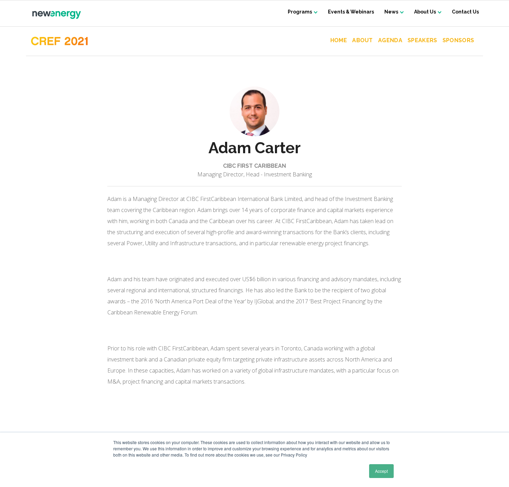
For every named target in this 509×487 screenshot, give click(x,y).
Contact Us (465, 12)
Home (338, 41)
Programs (300, 12)
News (391, 12)
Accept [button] (381, 471)
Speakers (422, 41)
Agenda (390, 41)
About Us (425, 12)
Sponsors (458, 41)
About (362, 41)
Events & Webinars (351, 12)
